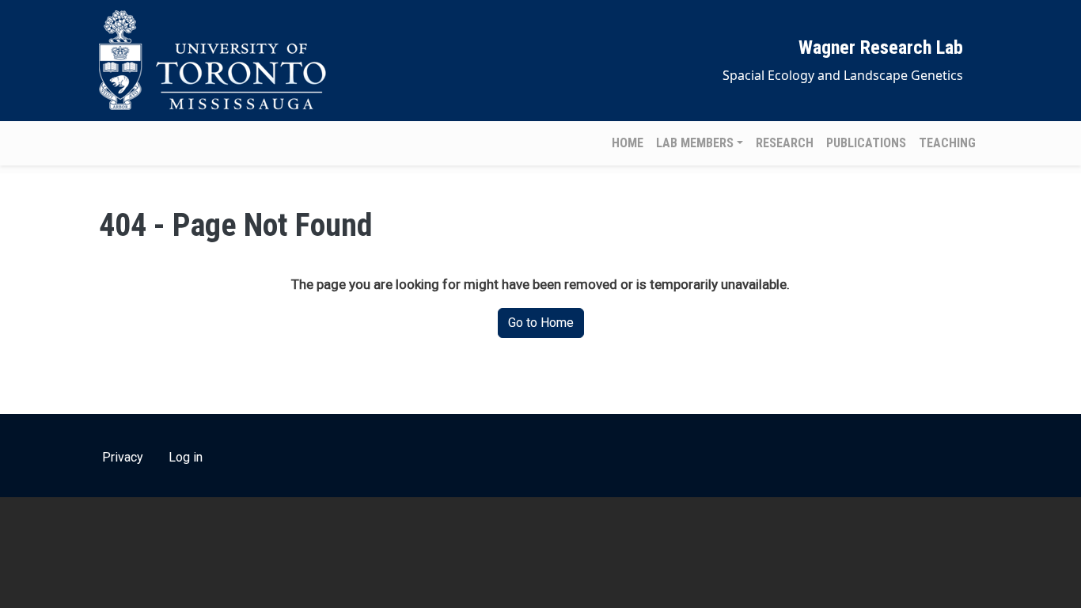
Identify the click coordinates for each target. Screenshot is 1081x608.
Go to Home (541, 322)
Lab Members (695, 142)
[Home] (216, 60)
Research (785, 142)
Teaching (947, 142)
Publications (866, 142)
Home (627, 142)
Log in (186, 457)
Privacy (122, 457)
